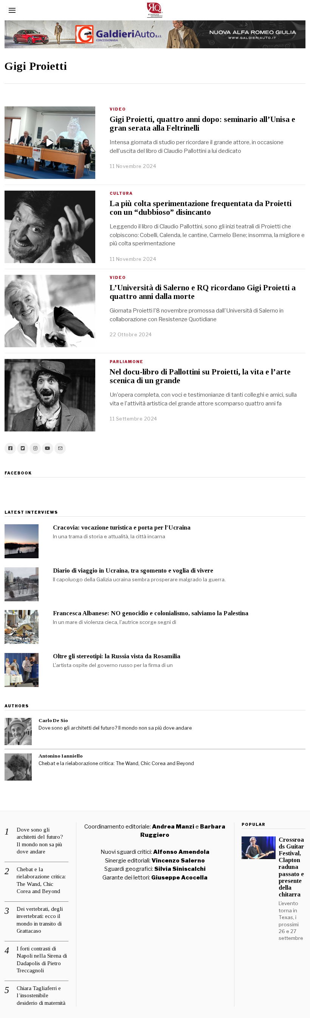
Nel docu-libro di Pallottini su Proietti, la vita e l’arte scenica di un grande (200, 376)
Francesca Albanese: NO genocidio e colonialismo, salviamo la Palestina (150, 613)
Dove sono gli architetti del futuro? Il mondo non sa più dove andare (115, 728)
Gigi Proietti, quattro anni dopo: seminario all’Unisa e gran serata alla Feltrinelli (202, 123)
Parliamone (126, 361)
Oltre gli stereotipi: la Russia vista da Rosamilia (116, 656)
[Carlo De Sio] (18, 731)
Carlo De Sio (53, 720)
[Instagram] (35, 448)
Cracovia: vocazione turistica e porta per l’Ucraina (122, 527)
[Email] (60, 448)
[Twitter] (22, 448)
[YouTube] (47, 448)
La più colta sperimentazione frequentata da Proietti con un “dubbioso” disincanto (200, 208)
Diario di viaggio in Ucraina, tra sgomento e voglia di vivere (133, 570)
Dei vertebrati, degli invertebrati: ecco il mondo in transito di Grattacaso (40, 920)
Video (118, 109)
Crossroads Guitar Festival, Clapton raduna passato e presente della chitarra (291, 867)
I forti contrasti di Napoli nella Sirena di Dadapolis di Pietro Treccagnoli (42, 960)
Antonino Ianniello (60, 756)
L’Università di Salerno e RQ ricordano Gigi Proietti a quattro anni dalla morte (203, 292)
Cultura (121, 193)
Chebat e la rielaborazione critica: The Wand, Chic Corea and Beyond (116, 763)
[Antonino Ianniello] (18, 767)
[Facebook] (10, 448)
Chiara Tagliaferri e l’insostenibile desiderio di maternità (41, 995)
